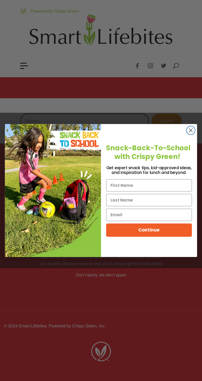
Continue (149, 230)
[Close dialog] (190, 130)
